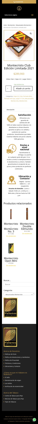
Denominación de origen (13, 380)
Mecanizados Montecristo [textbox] (18, 294)
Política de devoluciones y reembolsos (17, 357)
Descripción (10, 110)
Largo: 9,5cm (26, 79)
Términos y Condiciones (13, 363)
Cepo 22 (16, 96)
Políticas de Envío (10, 354)
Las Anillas (8, 383)
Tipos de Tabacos (10, 402)
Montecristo (11, 25)
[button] (31, 33)
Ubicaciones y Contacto (12, 366)
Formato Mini (27, 96)
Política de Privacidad (12, 360)
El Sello (7, 377)
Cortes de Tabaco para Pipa (14, 396)
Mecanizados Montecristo (23, 25)
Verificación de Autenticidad (14, 386)
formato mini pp (9, 98)
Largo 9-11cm (20, 98)
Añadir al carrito (23, 88)
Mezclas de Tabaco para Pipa (14, 399)
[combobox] (19, 293)
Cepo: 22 (18, 79)
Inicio (5, 25)
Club (12, 79)
